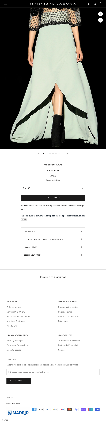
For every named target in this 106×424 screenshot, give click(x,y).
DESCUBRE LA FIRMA (32, 255)
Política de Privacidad (68, 345)
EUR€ (8, 397)
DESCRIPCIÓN (29, 231)
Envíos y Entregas (14, 340)
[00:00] (53, 78)
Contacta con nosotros (68, 316)
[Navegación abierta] (5, 4)
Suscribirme (18, 381)
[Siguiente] (67, 153)
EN (6, 420)
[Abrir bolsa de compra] (101, 3)
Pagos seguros (65, 311)
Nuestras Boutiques (15, 321)
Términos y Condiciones (69, 340)
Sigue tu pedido (13, 350)
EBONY (24, 219)
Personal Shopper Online (18, 316)
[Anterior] (38, 153)
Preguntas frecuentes (68, 307)
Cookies (62, 350)
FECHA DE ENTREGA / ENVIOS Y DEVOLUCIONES (43, 239)
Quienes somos (13, 307)
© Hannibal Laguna (13, 403)
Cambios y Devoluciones (17, 345)
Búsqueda (62, 321)
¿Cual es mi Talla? (30, 247)
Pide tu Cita (11, 325)
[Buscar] (95, 3)
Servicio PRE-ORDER (16, 311)
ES (3, 420)
